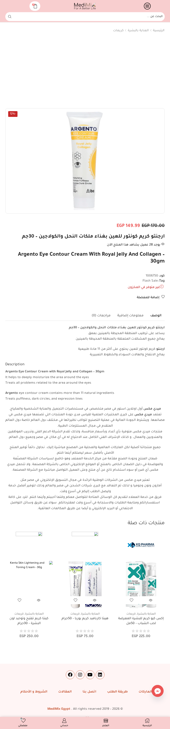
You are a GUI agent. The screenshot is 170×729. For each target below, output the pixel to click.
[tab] (156, 316)
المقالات (65, 692)
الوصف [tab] (155, 316)
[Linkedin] (100, 674)
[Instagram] (80, 674)
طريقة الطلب (117, 692)
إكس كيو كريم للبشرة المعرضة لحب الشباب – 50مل (141, 621)
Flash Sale (150, 281)
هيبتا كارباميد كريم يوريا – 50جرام (85, 619)
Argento (11, 393)
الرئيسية (158, 30)
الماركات (145, 692)
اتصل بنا (89, 692)
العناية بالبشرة (138, 30)
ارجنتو (160, 349)
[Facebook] (70, 674)
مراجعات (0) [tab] (101, 316)
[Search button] (9, 16)
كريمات (118, 30)
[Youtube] (90, 674)
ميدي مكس (152, 409)
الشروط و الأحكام (33, 692)
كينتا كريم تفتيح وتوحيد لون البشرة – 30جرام (29, 621)
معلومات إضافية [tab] (130, 316)
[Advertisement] (85, 71)
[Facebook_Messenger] (158, 691)
